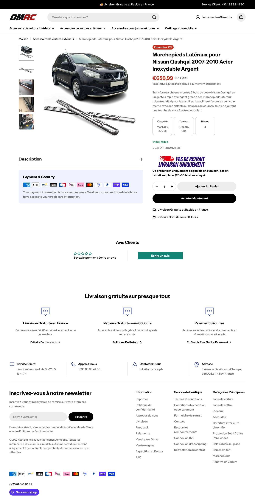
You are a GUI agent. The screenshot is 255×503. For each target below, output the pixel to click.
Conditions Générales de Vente (74, 427)
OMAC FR (25, 484)
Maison (23, 39)
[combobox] (103, 17)
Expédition (174, 83)
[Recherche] (154, 17)
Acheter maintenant (194, 198)
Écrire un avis (160, 255)
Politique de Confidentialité (35, 431)
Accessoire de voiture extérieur (53, 39)
